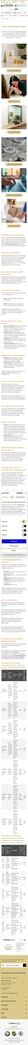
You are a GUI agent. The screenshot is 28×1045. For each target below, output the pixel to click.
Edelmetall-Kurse (17, 263)
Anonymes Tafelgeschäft (14, 70)
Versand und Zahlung (14, 132)
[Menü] (2, 12)
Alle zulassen (14, 541)
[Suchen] (15, 13)
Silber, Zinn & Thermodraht (8, 1001)
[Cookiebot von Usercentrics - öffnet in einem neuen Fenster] (17, 493)
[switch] (24, 526)
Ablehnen (14, 550)
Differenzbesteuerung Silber (14, 164)
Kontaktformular (13, 993)
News (2, 1013)
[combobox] (9, 13)
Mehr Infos (21, 940)
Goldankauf (4, 997)
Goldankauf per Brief (14, 225)
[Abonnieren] (24, 965)
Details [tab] (12, 497)
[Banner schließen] (25, 493)
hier (14, 37)
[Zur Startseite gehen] (7, 5)
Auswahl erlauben (14, 546)
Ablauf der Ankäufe (14, 101)
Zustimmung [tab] (5, 497)
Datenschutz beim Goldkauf (14, 195)
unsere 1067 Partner (11, 504)
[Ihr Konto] (18, 12)
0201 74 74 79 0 (21, 6)
